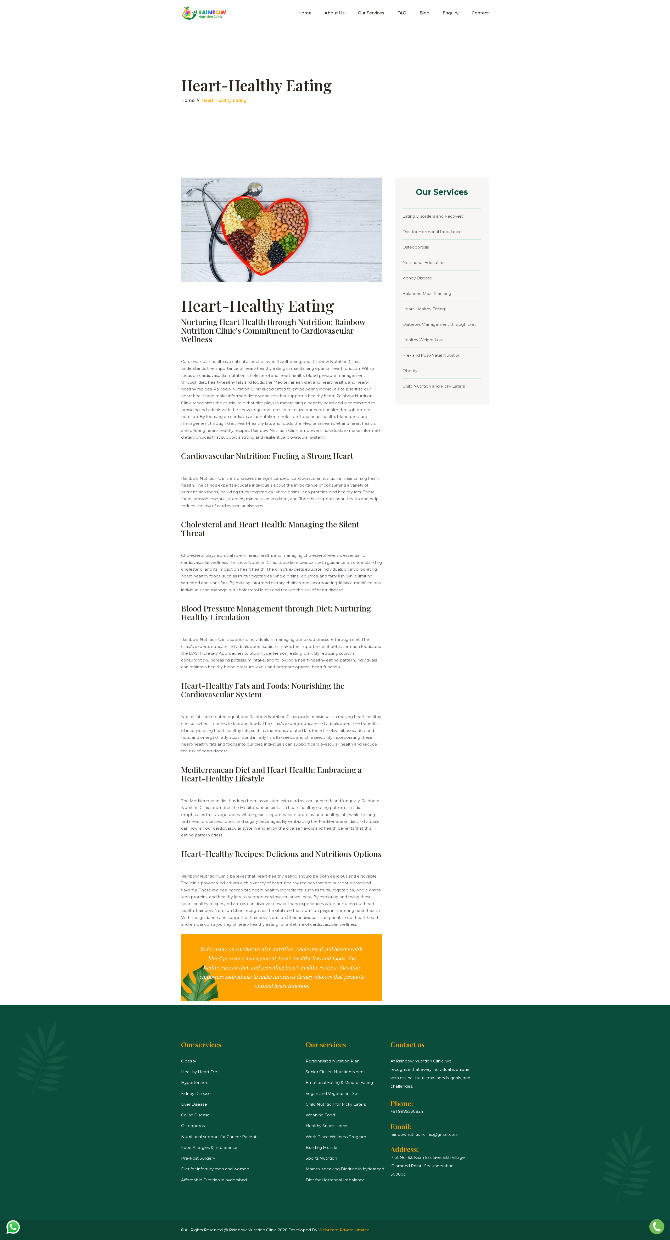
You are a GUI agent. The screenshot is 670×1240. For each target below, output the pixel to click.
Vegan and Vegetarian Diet (332, 1093)
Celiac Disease (195, 1114)
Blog (424, 12)
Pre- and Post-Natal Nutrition (432, 355)
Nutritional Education (424, 262)
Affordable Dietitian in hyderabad (214, 1179)
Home (304, 12)
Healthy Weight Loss (423, 339)
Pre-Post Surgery (198, 1158)
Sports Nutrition (321, 1158)
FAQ (401, 12)
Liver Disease (194, 1104)
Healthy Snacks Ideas (327, 1125)
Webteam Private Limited (344, 1229)
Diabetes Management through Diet (439, 324)
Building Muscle (321, 1147)
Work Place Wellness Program (336, 1136)
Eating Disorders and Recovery (433, 216)
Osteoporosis (416, 247)
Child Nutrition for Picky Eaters (336, 1104)
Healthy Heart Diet (200, 1071)
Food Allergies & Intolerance (209, 1147)
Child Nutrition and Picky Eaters (434, 386)
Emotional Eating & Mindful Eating (339, 1082)
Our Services (371, 12)
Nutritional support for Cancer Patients (219, 1136)
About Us (335, 12)
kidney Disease (417, 277)
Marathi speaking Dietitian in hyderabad (345, 1168)
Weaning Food (320, 1114)
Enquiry (451, 12)
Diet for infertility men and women (215, 1168)
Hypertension (194, 1082)
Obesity (410, 370)
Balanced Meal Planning (427, 293)
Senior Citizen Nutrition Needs (335, 1071)
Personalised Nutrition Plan (333, 1061)
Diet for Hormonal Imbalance (432, 231)
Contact (480, 12)
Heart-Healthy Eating (424, 308)
